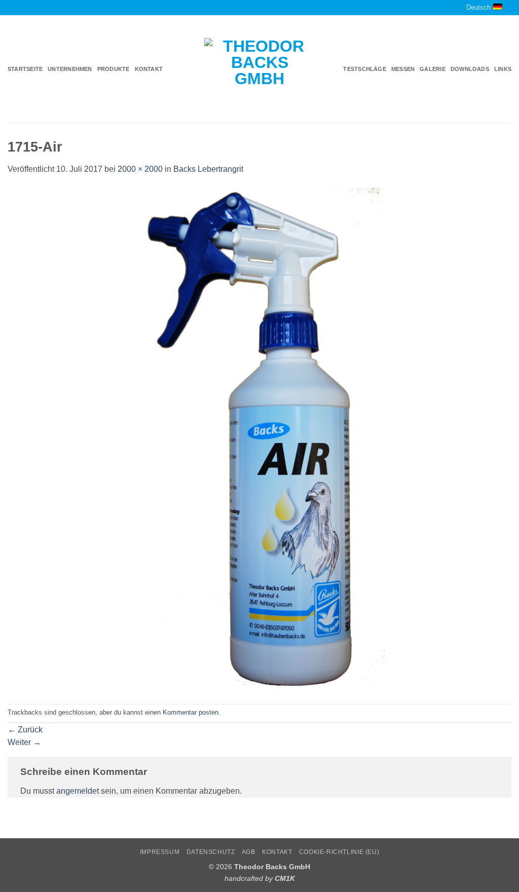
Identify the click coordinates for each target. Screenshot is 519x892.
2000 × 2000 (140, 169)
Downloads (470, 69)
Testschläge (364, 69)
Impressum (160, 852)
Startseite (25, 69)
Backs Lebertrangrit (208, 169)
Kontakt (149, 69)
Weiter (24, 742)
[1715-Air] (259, 439)
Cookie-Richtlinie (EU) (339, 852)
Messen (403, 69)
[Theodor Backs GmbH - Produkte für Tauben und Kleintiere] (259, 69)
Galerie (433, 69)
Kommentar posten (190, 712)
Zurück (25, 729)
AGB (248, 852)
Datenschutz (211, 852)
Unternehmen (70, 69)
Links (502, 69)
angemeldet (77, 791)
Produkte (113, 69)
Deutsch (478, 7)
